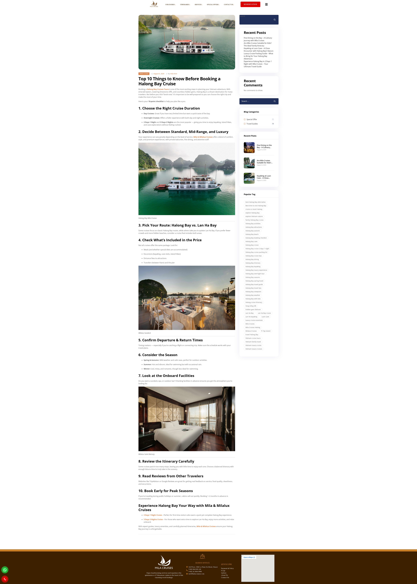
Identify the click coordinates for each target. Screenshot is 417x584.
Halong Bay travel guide (254, 284)
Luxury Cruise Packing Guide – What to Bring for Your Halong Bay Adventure (258, 56)
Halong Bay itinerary (253, 263)
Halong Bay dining (252, 259)
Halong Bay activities (253, 223)
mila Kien (173, 74)
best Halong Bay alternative (256, 202)
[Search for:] (252, 101)
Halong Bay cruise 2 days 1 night (257, 249)
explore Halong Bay (253, 213)
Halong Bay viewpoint (253, 292)
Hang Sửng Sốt (251, 306)
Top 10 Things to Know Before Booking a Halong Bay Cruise (179, 81)
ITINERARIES (184, 4)
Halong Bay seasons (253, 277)
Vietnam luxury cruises (254, 349)
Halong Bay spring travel (254, 281)
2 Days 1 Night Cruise (153, 515)
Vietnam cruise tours (253, 338)
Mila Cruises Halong (253, 327)
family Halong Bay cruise (254, 220)
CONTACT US (228, 4)
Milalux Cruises (251, 331)
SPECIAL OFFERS (212, 4)
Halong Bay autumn (253, 231)
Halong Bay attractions (254, 227)
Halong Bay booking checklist (256, 238)
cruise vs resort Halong (254, 209)
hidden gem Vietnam (253, 309)
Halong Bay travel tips (253, 288)
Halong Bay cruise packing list (256, 252)
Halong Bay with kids (253, 299)
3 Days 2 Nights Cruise (153, 519)
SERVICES (198, 4)
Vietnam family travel (253, 342)
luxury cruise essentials (254, 320)
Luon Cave (265, 317)
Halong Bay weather (253, 295)
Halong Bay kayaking (253, 266)
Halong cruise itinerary (254, 302)
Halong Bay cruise (252, 245)
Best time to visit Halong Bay (256, 206)
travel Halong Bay (252, 335)
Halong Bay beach (252, 234)
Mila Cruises (250, 324)
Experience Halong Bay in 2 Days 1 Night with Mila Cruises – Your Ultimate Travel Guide (258, 64)
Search (242, 16)
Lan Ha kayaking (251, 317)
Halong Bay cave (251, 241)
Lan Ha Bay (250, 313)
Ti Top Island (265, 331)
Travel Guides (144, 73)
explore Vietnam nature (254, 216)
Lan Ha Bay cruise (264, 313)
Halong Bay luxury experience (256, 270)
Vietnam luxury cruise (253, 345)
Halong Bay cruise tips (254, 256)
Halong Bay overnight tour (255, 274)
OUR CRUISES (170, 4)
